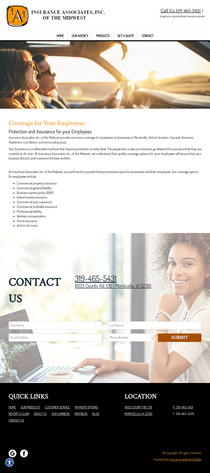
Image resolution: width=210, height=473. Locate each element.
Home (12, 407)
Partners (81, 414)
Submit (179, 337)
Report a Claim (19, 414)
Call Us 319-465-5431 (181, 10)
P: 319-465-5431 (183, 407)
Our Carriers (60, 414)
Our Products (30, 407)
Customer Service (57, 407)
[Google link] (14, 453)
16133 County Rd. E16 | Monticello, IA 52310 (113, 286)
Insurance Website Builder (185, 459)
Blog (95, 414)
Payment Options (86, 407)
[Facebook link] (25, 453)
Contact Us (16, 420)
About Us (40, 414)
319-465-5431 (95, 278)
